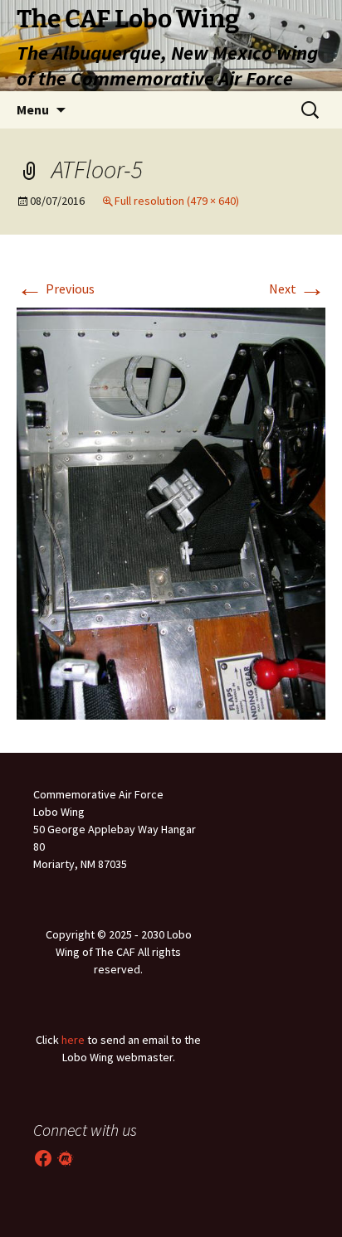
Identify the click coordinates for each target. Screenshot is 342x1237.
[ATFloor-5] (171, 511)
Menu (33, 109)
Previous (56, 288)
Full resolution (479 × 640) (177, 200)
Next (297, 288)
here (73, 1039)
